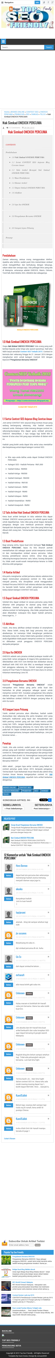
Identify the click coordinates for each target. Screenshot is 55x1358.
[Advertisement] (28, 33)
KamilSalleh (21, 1095)
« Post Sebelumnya (13, 808)
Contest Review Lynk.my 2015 (23, 1295)
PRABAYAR (26, 791)
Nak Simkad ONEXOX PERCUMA (22, 837)
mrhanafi (20, 975)
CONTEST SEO (25, 787)
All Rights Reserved (41, 1353)
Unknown (20, 993)
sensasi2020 (42, 1356)
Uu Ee (18, 957)
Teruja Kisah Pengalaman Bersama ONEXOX (27, 824)
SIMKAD (45, 791)
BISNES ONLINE (9, 787)
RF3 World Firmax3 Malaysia (22, 1282)
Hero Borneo (21, 865)
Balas (8, 875)
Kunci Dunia (23, 1356)
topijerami (20, 912)
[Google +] (52, 2)
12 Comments (14, 127)
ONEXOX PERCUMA (11, 791)
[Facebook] (48, 2)
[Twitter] (44, 2)
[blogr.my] (3, 1336)
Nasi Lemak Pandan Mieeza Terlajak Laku (27, 1308)
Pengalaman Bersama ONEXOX (23, 1256)
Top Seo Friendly (26, 1353)
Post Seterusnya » (42, 808)
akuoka (19, 889)
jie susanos (21, 933)
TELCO (6, 794)
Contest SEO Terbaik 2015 (31, 351)
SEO (36, 791)
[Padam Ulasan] (48, 866)
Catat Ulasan (9, 1138)
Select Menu (3, 41)
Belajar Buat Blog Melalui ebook (23, 1269)
